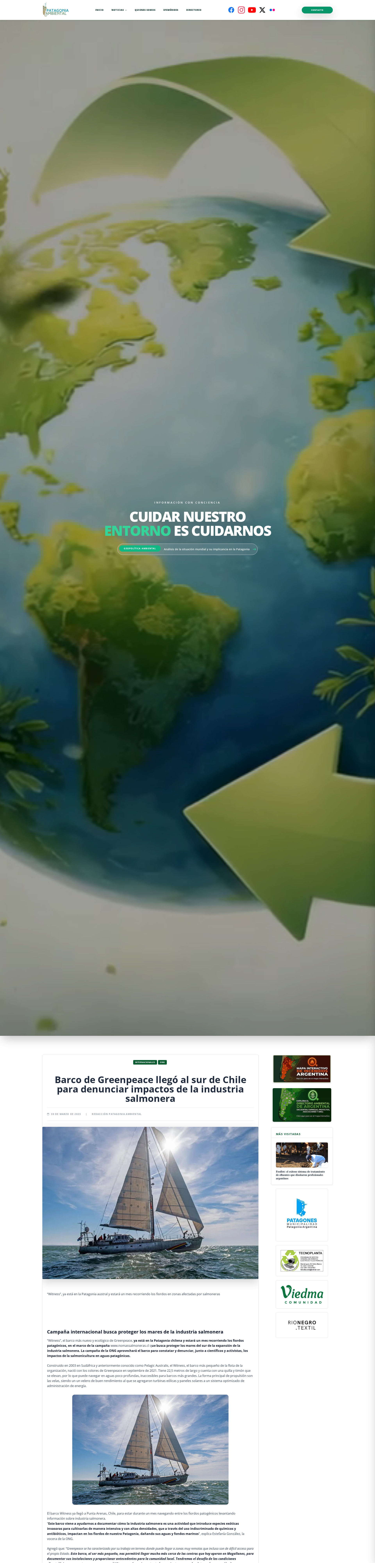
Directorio (194, 9)
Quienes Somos (145, 9)
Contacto (317, 10)
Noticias (118, 9)
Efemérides (171, 9)
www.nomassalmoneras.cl (130, 1345)
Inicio (99, 9)
